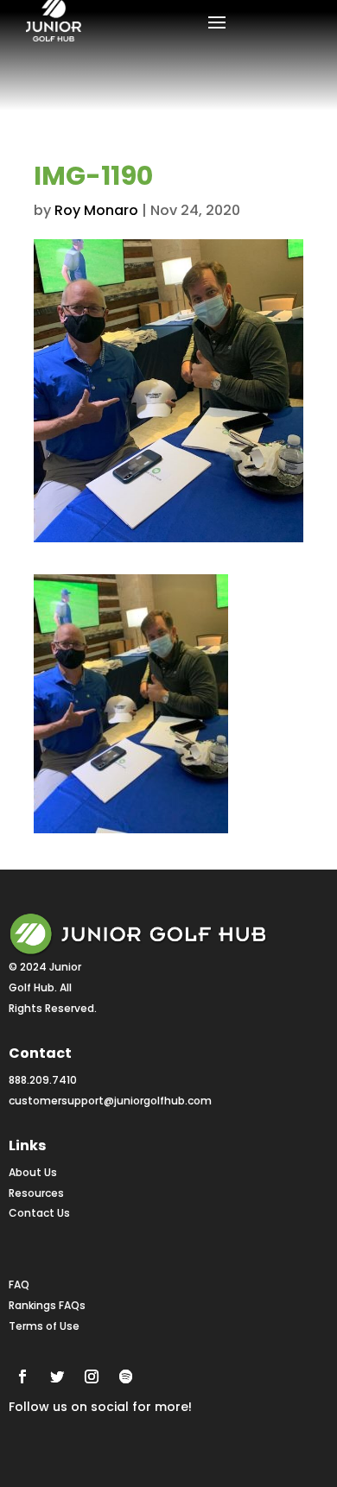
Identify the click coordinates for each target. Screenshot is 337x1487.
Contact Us (39, 1212)
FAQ (19, 1284)
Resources (36, 1193)
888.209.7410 (43, 1080)
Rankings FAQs (47, 1305)
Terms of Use (44, 1326)
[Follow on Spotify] (126, 1376)
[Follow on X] (57, 1376)
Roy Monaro (96, 210)
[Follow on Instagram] (91, 1376)
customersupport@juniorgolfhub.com (110, 1100)
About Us (33, 1172)
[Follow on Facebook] (22, 1376)
